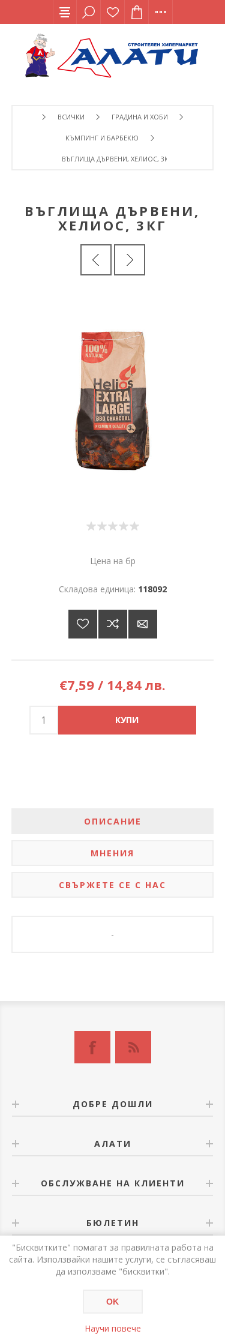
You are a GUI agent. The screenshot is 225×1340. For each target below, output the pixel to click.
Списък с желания (113, 12)
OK (112, 1301)
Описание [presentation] (113, 821)
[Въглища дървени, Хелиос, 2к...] (96, 259)
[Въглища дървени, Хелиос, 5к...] (129, 259)
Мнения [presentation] (112, 853)
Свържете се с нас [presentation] (112, 885)
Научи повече (113, 1328)
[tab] (112, 821)
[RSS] (133, 1047)
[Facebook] (92, 1047)
